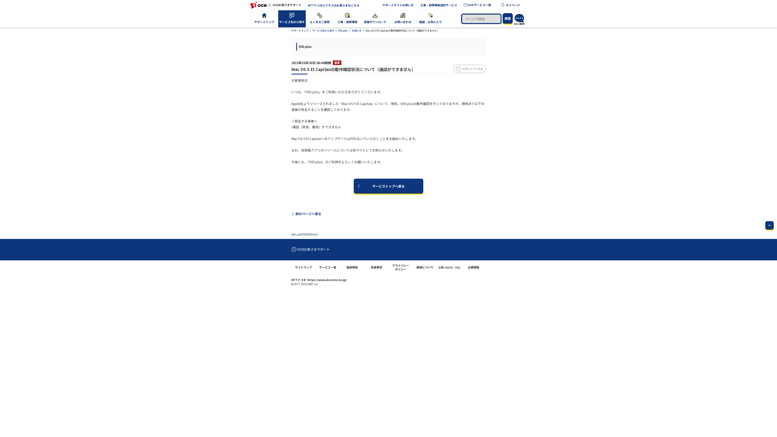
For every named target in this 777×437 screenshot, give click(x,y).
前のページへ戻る (308, 213)
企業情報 (473, 267)
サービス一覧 (327, 267)
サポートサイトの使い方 (398, 5)
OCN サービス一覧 (479, 5)
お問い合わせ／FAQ (449, 267)
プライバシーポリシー (400, 267)
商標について (424, 267)
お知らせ (357, 30)
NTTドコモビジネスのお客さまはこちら (333, 5)
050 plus (343, 30)
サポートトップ (299, 30)
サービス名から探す (323, 30)
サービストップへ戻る (388, 186)
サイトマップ (303, 267)
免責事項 (376, 267)
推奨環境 (352, 267)
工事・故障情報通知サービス (438, 5)
